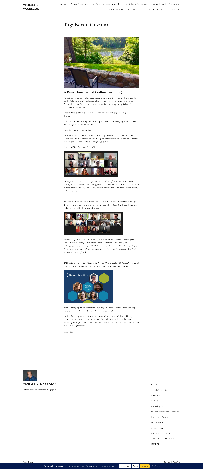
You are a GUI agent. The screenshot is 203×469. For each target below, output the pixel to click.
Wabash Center (91, 207)
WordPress (176, 462)
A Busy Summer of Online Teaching (93, 92)
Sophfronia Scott (131, 204)
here (107, 141)
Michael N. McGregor (39, 384)
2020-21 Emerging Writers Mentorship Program (84, 316)
